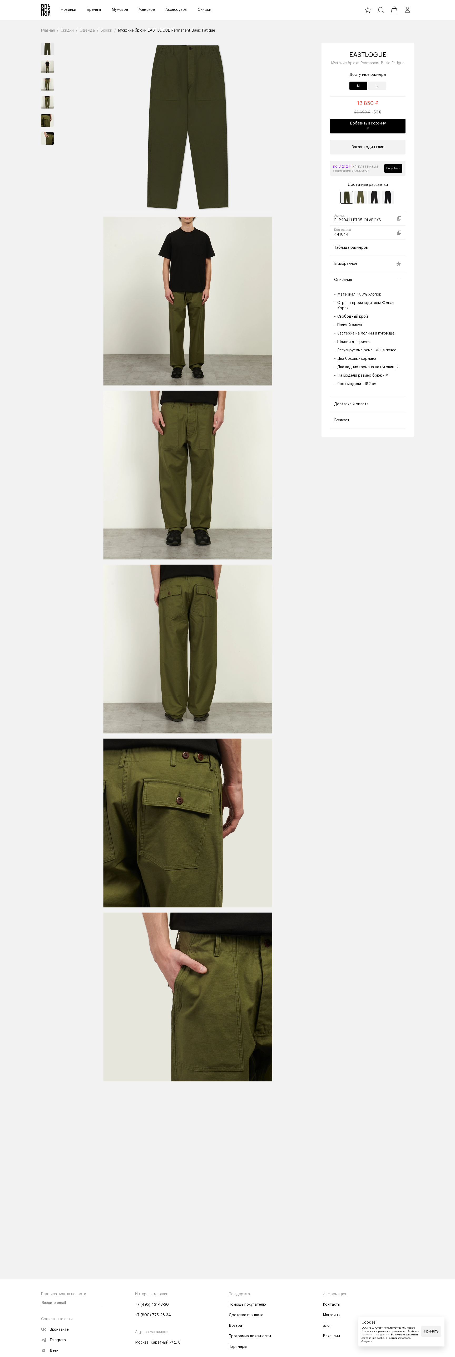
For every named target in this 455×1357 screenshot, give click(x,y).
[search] (381, 9)
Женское (147, 10)
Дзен (54, 1351)
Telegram (58, 1340)
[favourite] (367, 9)
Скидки (204, 10)
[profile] (407, 9)
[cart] (394, 9)
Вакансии (331, 1336)
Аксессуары (176, 10)
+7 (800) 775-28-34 (153, 1315)
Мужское (120, 10)
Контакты (331, 1304)
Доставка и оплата (246, 1315)
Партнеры (238, 1347)
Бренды (94, 10)
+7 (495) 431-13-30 (152, 1304)
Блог (327, 1326)
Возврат (236, 1326)
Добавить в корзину (368, 126)
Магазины (331, 1315)
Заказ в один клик (368, 147)
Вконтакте (59, 1329)
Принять (431, 1331)
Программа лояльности (250, 1336)
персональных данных (375, 1334)
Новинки (68, 10)
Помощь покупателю (247, 1304)
